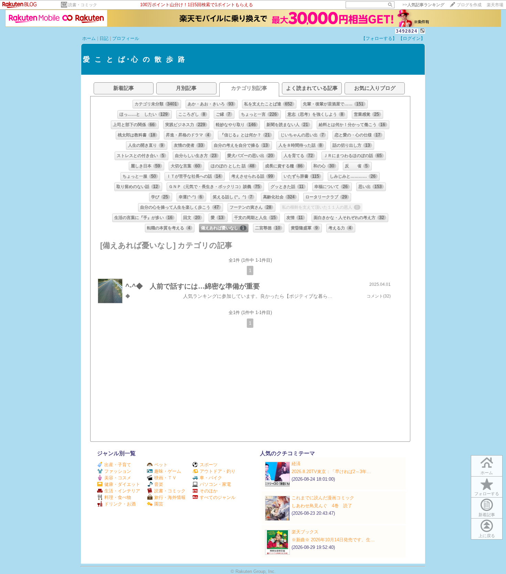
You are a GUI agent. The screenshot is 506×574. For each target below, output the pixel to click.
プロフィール (125, 38)
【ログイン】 (411, 38)
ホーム (89, 38)
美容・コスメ (117, 477)
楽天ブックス (305, 531)
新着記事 (486, 514)
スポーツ (209, 464)
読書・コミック (82, 4)
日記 (103, 38)
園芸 (158, 504)
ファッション (117, 471)
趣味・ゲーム (167, 471)
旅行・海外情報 (170, 497)
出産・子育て (117, 464)
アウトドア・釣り (217, 471)
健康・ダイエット (122, 484)
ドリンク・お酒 (120, 504)
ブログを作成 (469, 4)
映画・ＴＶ (165, 477)
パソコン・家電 (215, 484)
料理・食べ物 (117, 497)
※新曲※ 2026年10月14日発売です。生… (333, 539)
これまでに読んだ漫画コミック (323, 497)
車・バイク (211, 477)
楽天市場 (495, 4)
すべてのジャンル (217, 497)
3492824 (407, 31)
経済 (296, 463)
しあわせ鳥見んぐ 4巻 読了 (322, 505)
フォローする (486, 493)
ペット (161, 464)
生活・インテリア (122, 490)
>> (423, 4)
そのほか (209, 490)
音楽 (158, 484)
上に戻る (486, 535)
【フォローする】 (379, 38)
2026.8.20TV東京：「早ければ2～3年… (331, 471)
